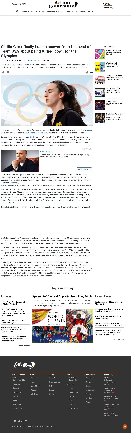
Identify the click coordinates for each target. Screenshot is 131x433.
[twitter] (19, 421)
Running (59, 11)
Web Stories (90, 378)
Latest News (36, 386)
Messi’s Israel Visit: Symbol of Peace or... (111, 407)
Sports (30, 11)
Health (33, 382)
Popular (34, 390)
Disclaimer (17, 404)
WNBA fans (6, 185)
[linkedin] (26, 421)
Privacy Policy (18, 392)
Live (83, 11)
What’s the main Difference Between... (110, 390)
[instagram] (22, 421)
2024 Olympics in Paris (34, 133)
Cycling (67, 11)
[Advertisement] (62, 28)
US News (34, 394)
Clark (32, 137)
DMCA (15, 400)
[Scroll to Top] (125, 426)
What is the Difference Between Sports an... (110, 381)
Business (34, 378)
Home (24, 11)
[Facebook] (15, 421)
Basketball (50, 11)
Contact (16, 388)
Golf (43, 11)
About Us (16, 384)
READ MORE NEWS (24, 345)
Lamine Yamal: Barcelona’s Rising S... (111, 415)
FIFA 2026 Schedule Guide (19, 379)
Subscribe (108, 7)
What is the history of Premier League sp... (111, 399)
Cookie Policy (18, 408)
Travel (88, 402)
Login (105, 4)
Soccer (37, 11)
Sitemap (16, 396)
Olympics (75, 11)
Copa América (54, 382)
